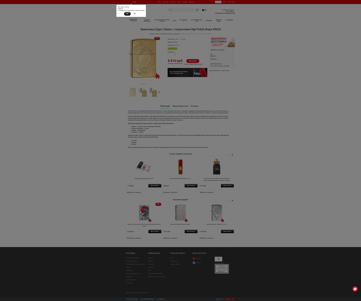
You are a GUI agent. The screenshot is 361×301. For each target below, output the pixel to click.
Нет (135, 13)
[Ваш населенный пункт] (358, 279)
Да (127, 13)
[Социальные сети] (355, 289)
